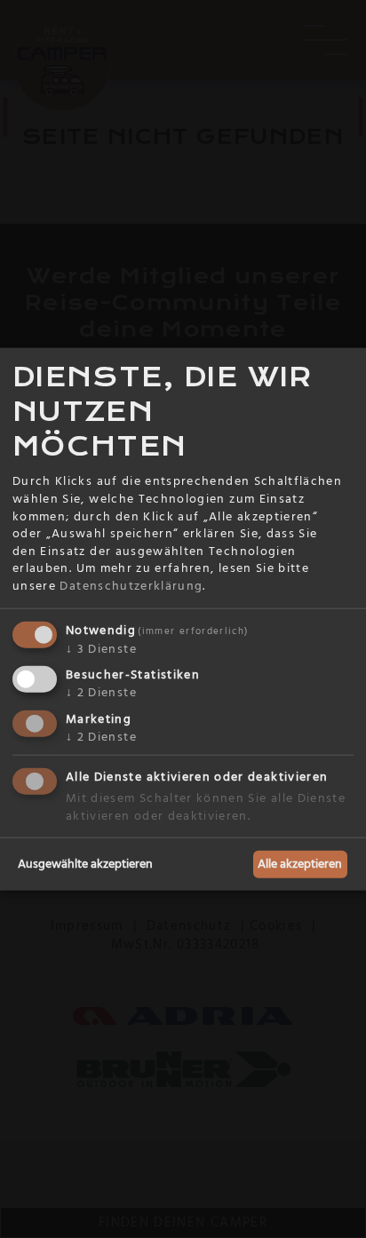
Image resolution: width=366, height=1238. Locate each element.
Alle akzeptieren (300, 863)
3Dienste (101, 648)
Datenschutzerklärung (131, 586)
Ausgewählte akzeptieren (85, 863)
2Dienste (101, 693)
